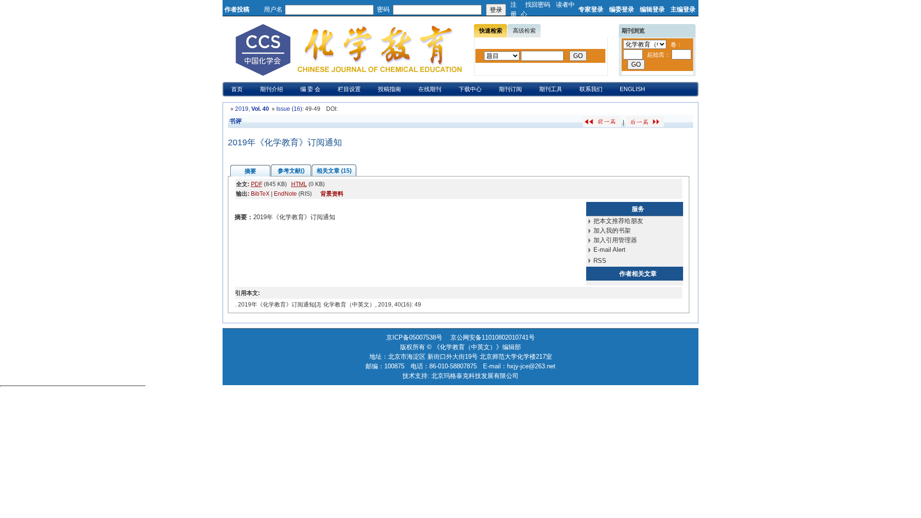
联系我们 (590, 89)
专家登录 (591, 9)
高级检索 (524, 30)
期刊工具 (550, 89)
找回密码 (537, 4)
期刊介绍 (271, 89)
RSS (599, 260)
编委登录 (621, 9)
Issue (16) (289, 109)
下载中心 (470, 89)
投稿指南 (389, 89)
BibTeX (260, 193)
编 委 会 (310, 89)
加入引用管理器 (615, 240)
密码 (383, 9)
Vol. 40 (260, 109)
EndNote (285, 193)
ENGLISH (632, 89)
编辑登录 (652, 9)
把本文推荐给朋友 (618, 220)
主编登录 (683, 9)
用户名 (273, 9)
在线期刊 (429, 89)
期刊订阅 (510, 89)
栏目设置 (349, 89)
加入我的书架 (612, 230)
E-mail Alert (609, 249)
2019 (241, 109)
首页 (237, 89)
